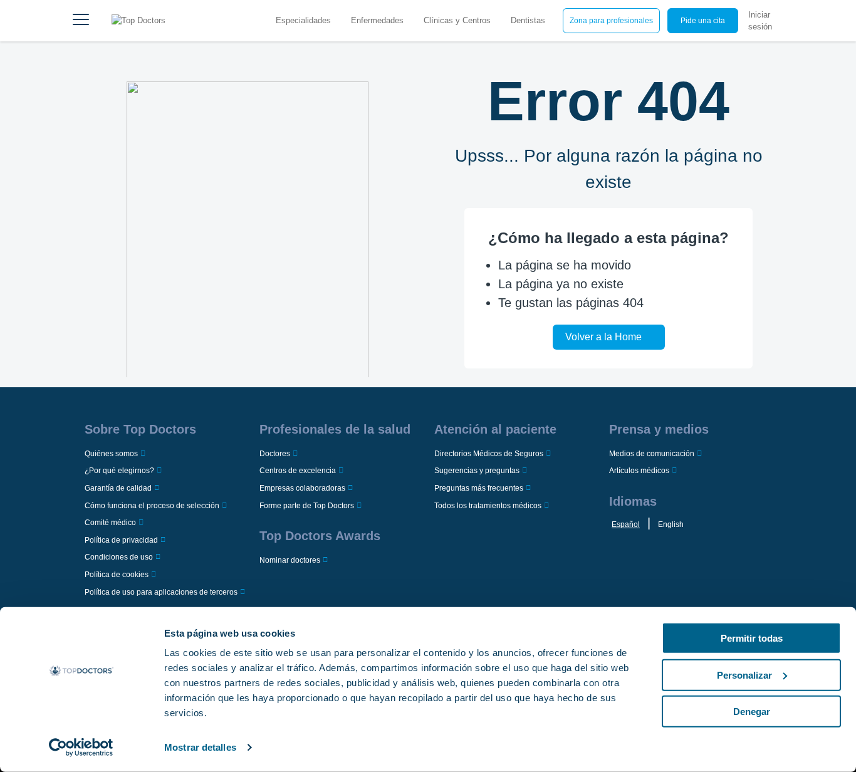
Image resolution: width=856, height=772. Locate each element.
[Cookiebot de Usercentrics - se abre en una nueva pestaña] (81, 747)
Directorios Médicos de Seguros (488, 453)
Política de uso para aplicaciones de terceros (161, 592)
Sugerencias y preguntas (476, 470)
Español (626, 524)
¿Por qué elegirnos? (119, 470)
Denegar (751, 711)
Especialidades (303, 20)
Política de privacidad (121, 540)
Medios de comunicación (651, 453)
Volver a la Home (603, 336)
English (671, 524)
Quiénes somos (111, 453)
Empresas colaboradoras (302, 488)
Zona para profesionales (611, 20)
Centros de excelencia (297, 470)
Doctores (274, 453)
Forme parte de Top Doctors (306, 505)
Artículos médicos (639, 470)
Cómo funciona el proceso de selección (152, 505)
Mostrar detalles (200, 747)
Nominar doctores (289, 560)
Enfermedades (377, 20)
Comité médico (110, 522)
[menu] (81, 20)
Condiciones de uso (119, 557)
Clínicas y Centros (457, 20)
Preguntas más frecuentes (478, 488)
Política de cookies (117, 574)
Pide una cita (703, 20)
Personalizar (744, 674)
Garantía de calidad (118, 488)
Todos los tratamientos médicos (487, 505)
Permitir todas (752, 638)
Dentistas (528, 20)
